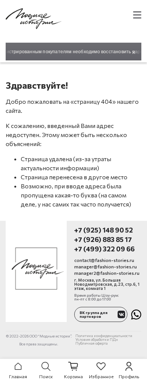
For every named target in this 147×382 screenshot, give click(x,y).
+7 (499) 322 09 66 (104, 249)
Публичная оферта (91, 343)
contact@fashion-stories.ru (104, 260)
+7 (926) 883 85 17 (103, 239)
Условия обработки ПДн (96, 339)
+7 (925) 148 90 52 (103, 230)
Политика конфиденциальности (103, 335)
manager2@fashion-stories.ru (106, 273)
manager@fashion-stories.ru (105, 266)
